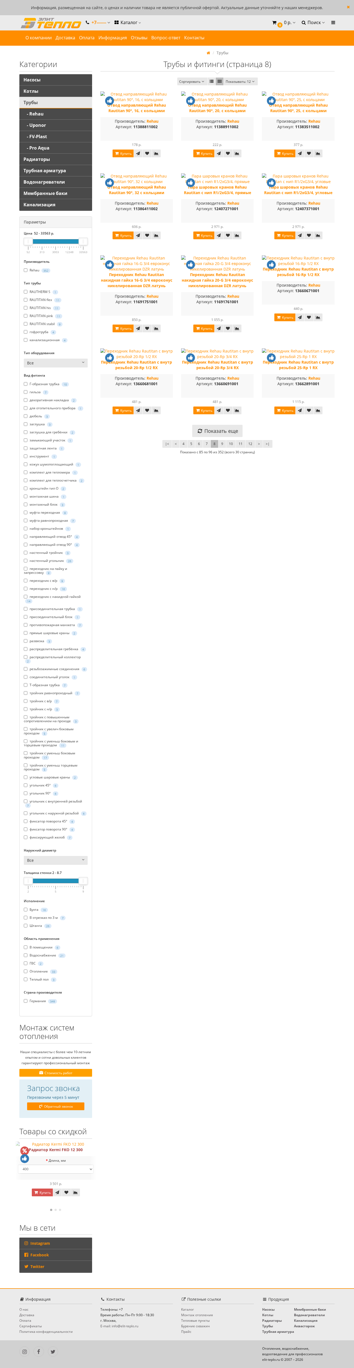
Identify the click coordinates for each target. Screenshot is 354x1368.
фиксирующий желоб (50, 837)
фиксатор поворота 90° (51, 829)
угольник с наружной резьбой (57, 813)
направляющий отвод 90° (53, 544)
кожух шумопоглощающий (54, 464)
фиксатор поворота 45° (51, 821)
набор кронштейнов (49, 528)
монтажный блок (46, 504)
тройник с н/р (43, 709)
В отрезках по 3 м (46, 918)
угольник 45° (42, 785)
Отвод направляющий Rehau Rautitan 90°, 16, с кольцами (136, 107)
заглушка (40, 424)
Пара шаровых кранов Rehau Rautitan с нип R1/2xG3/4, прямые (217, 189)
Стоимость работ (58, 1073)
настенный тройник (49, 552)
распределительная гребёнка (56, 649)
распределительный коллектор (54, 659)
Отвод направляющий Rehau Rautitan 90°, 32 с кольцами (136, 189)
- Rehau (34, 114)
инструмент (42, 456)
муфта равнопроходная (51, 520)
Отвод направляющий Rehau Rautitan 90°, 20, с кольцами (217, 107)
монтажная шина (46, 496)
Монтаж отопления (197, 1315)
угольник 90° (42, 793)
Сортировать (190, 81)
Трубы (31, 102)
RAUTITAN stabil (45, 324)
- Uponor (35, 125)
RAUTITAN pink (44, 315)
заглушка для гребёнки (51, 432)
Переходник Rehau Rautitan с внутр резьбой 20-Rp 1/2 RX (136, 364)
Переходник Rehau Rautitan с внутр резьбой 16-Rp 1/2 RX (298, 271)
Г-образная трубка (48, 384)
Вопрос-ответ (165, 38)
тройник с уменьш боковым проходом (49, 755)
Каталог (129, 22)
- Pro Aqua (37, 148)
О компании (38, 38)
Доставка (65, 38)
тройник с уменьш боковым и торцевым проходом (51, 743)
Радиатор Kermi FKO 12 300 (56, 1149)
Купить (45, 1192)
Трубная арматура (45, 171)
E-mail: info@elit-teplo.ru (119, 1326)
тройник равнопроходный (53, 693)
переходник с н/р (47, 588)
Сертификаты (30, 1326)
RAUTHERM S (42, 291)
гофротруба (41, 332)
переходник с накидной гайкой (54, 598)
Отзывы (139, 38)
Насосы (32, 80)
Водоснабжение (46, 955)
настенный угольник (50, 560)
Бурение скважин (195, 1326)
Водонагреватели (44, 182)
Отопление (42, 971)
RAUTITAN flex (44, 299)
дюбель (38, 416)
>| (268, 443)
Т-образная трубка (47, 685)
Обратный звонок (58, 1106)
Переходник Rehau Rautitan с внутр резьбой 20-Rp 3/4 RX (217, 364)
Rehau (38, 270)
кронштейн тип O (46, 488)
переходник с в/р (46, 580)
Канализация (39, 205)
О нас (23, 1309)
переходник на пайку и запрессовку (45, 570)
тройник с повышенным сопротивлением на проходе (50, 719)
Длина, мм (57, 1160)
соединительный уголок (52, 677)
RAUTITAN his (43, 307)
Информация (112, 38)
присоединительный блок (53, 616)
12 (250, 443)
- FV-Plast (35, 136)
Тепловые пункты (195, 1320)
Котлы (31, 91)
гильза (37, 392)
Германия (42, 1001)
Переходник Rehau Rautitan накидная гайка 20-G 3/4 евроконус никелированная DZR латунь (217, 280)
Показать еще (220, 431)
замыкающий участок (50, 440)
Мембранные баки (45, 193)
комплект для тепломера (52, 472)
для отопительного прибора (55, 408)
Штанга (39, 926)
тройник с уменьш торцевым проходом (50, 767)
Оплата (87, 38)
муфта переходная (47, 512)
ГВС (35, 963)
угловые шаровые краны (52, 777)
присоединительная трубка (55, 608)
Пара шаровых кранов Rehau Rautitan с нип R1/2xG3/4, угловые (298, 189)
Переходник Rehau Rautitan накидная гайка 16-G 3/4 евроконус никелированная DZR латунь (136, 280)
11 (241, 443)
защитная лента (46, 448)
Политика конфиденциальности (46, 1331)
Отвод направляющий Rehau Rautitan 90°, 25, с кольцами (298, 107)
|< (167, 443)
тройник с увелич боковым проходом (49, 731)
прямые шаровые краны (52, 633)
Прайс (186, 1331)
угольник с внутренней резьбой (54, 803)
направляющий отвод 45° (53, 536)
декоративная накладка (52, 400)
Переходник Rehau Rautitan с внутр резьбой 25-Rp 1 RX (298, 364)
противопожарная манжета (55, 625)
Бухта (37, 909)
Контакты (194, 38)
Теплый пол (41, 979)
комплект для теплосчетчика (55, 480)
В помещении (43, 947)
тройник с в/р (43, 701)
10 (231, 443)
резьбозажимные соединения (57, 669)
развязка (39, 641)
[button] (283, 22)
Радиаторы (37, 159)
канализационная (47, 340)
